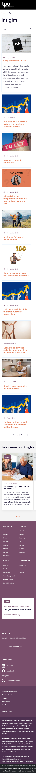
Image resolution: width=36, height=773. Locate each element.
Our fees (5, 552)
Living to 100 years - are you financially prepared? (16, 274)
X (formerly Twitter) (13, 680)
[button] (16, 516)
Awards (5, 545)
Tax (20, 541)
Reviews (5, 548)
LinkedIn (9, 666)
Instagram (5, 676)
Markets (22, 531)
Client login (6, 555)
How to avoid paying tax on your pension (15, 387)
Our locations (23, 569)
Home (4, 13)
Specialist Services (8, 583)
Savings (22, 545)
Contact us (23, 565)
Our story (5, 541)
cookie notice (17, 768)
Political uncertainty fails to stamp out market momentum (15, 311)
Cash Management (9, 576)
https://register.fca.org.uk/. (11, 761)
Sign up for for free (15, 646)
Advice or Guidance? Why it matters (14, 238)
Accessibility (6, 701)
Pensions (22, 534)
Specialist (22, 552)
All (5, 29)
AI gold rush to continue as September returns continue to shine (15, 124)
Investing (22, 538)
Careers (5, 534)
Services (5, 538)
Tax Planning (6, 572)
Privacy (4, 698)
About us (5, 531)
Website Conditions (8, 695)
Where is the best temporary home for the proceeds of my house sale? (15, 200)
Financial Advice (8, 579)
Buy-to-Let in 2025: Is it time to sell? (14, 161)
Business (22, 548)
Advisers (22, 572)
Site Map (5, 705)
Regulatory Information (9, 691)
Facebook (10, 671)
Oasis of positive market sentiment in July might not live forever (15, 424)
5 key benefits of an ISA (14, 60)
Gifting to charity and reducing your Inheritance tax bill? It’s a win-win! (16, 350)
